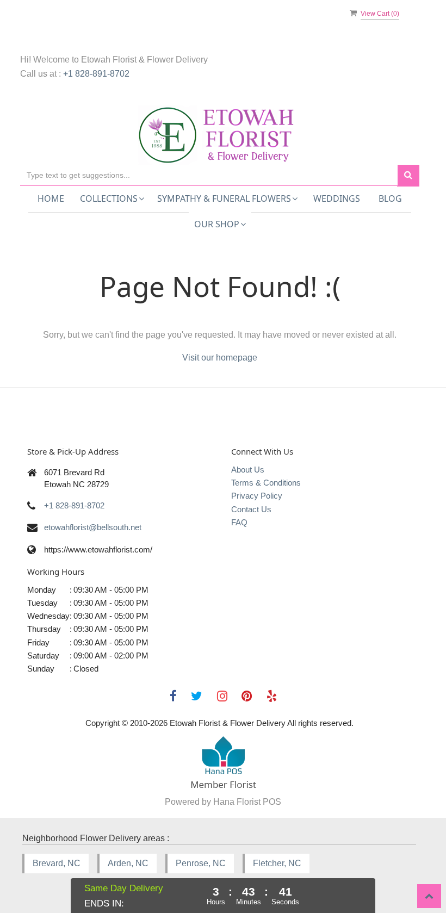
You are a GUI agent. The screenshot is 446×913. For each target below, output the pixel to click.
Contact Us (251, 509)
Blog (390, 198)
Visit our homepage (219, 357)
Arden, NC (128, 863)
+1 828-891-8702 (96, 73)
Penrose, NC (201, 863)
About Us (247, 469)
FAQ (239, 522)
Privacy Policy (256, 495)
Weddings (336, 198)
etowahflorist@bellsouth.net (92, 527)
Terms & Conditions (266, 482)
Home (51, 198)
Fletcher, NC (277, 863)
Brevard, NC (56, 863)
